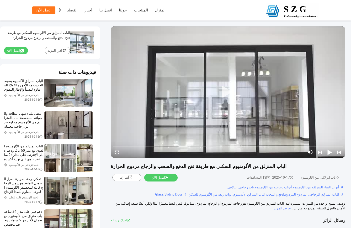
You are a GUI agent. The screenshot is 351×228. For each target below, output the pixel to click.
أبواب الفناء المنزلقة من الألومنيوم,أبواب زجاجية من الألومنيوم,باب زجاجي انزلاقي (283, 187)
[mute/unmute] (310, 152)
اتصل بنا (105, 10)
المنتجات (141, 10)
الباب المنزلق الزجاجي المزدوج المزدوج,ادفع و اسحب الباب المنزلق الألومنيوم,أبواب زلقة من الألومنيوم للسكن (264, 194)
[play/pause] (329, 152)
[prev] (339, 152)
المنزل (160, 10)
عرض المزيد (282, 208)
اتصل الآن (43, 10)
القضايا (72, 10)
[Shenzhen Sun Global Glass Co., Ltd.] (292, 10)
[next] (320, 152)
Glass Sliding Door (168, 194)
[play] (228, 92)
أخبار (88, 10)
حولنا (123, 10)
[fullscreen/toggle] (117, 152)
